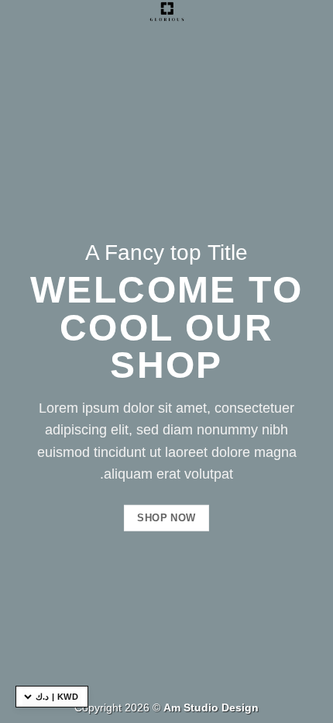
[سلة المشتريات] (291, 17)
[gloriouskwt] (166, 11)
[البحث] (315, 17)
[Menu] (21, 19)
